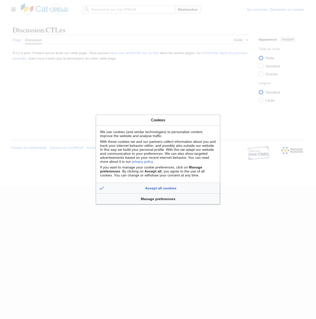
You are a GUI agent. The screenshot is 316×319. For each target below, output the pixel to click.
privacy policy (142, 161)
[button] (158, 188)
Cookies (158, 120)
